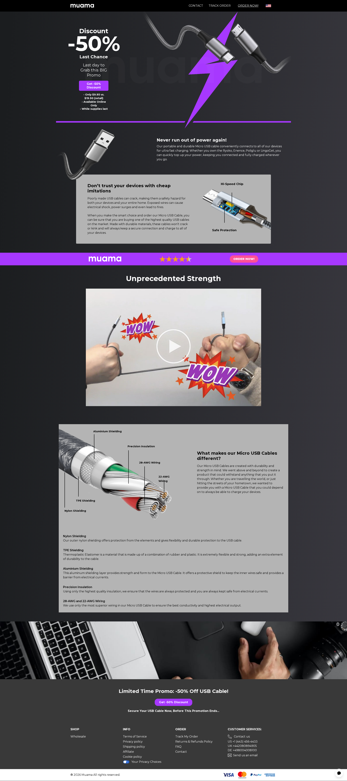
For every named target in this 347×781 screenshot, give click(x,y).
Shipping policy (134, 746)
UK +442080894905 (242, 746)
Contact (196, 5)
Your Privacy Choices (146, 761)
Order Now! (248, 5)
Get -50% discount (173, 702)
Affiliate (128, 751)
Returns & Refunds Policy (194, 741)
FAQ (178, 746)
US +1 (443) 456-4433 (243, 741)
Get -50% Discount (94, 85)
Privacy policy (133, 741)
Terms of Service (135, 736)
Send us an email (245, 755)
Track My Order (186, 736)
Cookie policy (132, 756)
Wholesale (78, 736)
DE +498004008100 (242, 750)
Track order (220, 5)
